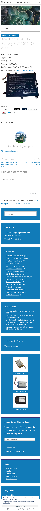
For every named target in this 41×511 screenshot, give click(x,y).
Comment (33, 193)
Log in (8, 471)
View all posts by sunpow (9, 151)
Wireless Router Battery (14, 292)
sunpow (15, 35)
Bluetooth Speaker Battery (15, 258)
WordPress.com (11, 479)
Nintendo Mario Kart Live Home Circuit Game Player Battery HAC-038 (20, 323)
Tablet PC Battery (12, 287)
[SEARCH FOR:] (20, 213)
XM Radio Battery (12, 295)
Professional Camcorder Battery (17, 277)
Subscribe (11, 447)
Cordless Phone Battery (14, 261)
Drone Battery (11, 263)
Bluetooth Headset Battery (15, 256)
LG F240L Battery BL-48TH (32, 161)
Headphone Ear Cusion (14, 269)
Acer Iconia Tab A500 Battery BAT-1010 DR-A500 (9, 162)
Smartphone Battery (13, 284)
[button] (20, 366)
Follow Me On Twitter (13, 341)
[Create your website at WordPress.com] (20, 2)
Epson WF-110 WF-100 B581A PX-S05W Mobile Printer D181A (20, 328)
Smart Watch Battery (13, 282)
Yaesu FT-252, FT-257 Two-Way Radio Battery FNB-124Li (19, 316)
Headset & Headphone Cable (16, 271)
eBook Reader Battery (13, 266)
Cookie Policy (6, 503)
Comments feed (11, 476)
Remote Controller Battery (15, 279)
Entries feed (10, 474)
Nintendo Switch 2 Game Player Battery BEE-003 (20, 312)
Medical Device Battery (14, 274)
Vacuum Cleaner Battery (14, 290)
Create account (11, 468)
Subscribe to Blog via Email (17, 422)
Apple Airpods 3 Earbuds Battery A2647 (20, 320)
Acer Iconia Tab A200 (24, 70)
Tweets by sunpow (12, 346)
